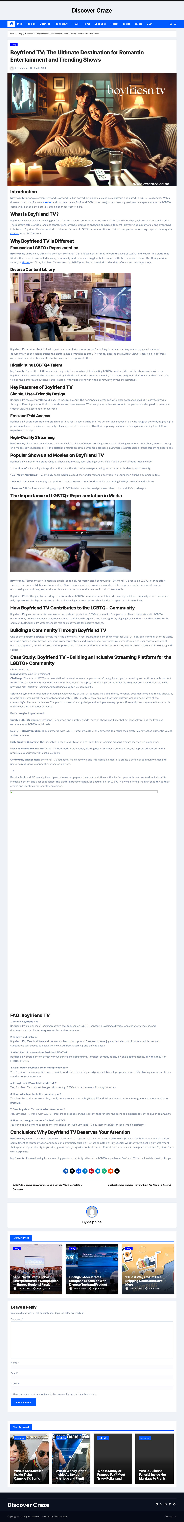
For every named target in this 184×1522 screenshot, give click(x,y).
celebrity (19, 1438)
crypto (138, 23)
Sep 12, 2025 (43, 1288)
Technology (61, 23)
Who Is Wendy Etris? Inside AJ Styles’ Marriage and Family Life (71, 1476)
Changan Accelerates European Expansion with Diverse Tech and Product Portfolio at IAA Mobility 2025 (91, 1282)
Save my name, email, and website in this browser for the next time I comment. (54, 1394)
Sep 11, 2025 (99, 1288)
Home (87, 23)
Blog (19, 23)
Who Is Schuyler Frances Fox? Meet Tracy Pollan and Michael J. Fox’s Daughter (111, 1478)
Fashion (31, 23)
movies (47, 202)
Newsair (46, 1516)
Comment (17, 1319)
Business (45, 23)
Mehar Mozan (25, 1288)
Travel (75, 23)
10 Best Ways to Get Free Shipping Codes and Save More (144, 1281)
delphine (23, 68)
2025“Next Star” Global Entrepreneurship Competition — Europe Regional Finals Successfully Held (36, 1282)
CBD (149, 23)
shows (26, 262)
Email (14, 1373)
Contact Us (171, 1516)
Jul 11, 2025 (154, 1288)
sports (126, 23)
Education (101, 23)
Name (15, 1362)
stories (14, 233)
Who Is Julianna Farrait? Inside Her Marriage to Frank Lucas (152, 1476)
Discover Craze (92, 10)
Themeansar (60, 1516)
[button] (175, 23)
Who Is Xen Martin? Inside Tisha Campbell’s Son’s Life (28, 1476)
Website (15, 1383)
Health (114, 23)
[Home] (11, 24)
